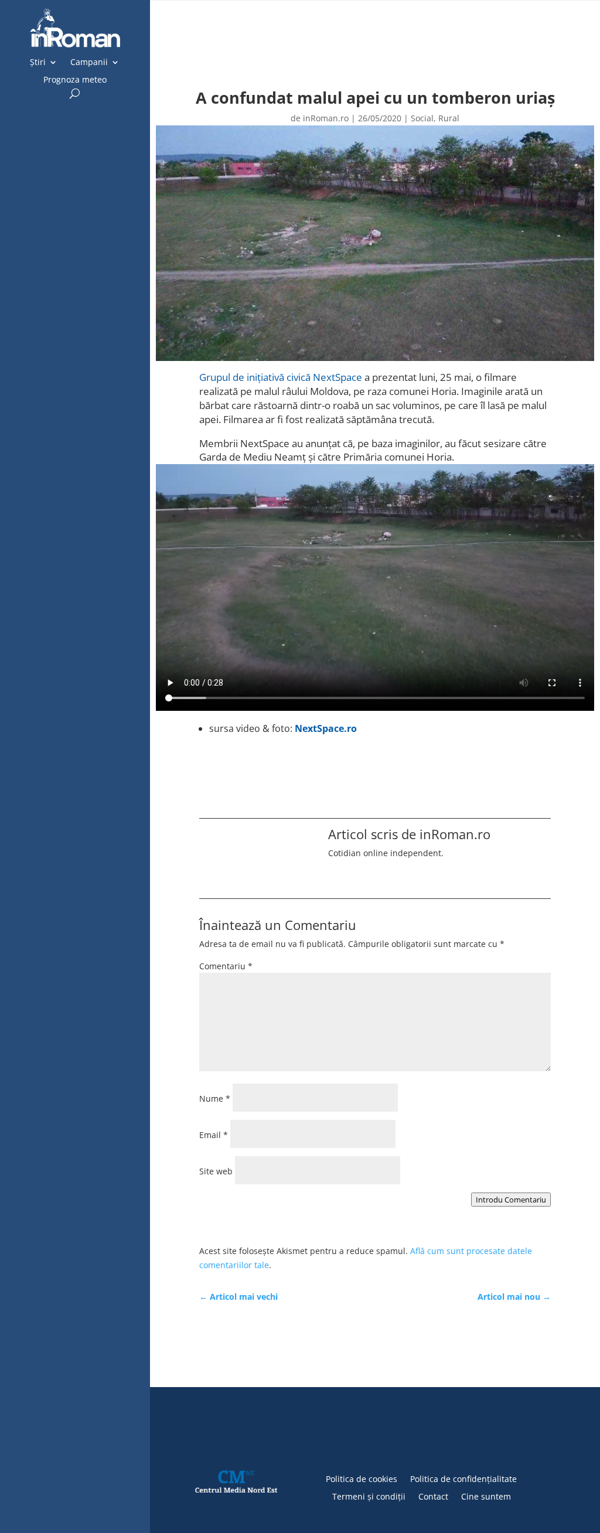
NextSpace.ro (326, 728)
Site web (216, 1171)
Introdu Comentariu (511, 1199)
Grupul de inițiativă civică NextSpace (280, 377)
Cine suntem (486, 1496)
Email (213, 1134)
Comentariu (226, 966)
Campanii (89, 62)
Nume (214, 1098)
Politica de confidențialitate (463, 1478)
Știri (38, 62)
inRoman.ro (326, 118)
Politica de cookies (361, 1478)
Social (422, 118)
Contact (433, 1496)
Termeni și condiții (368, 1496)
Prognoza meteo (75, 80)
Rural (448, 118)
